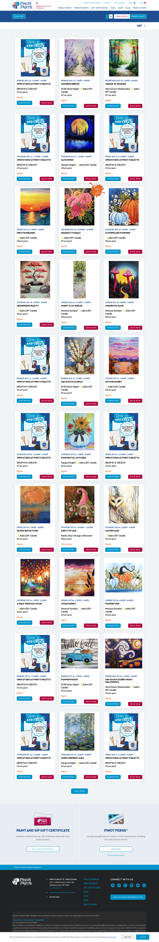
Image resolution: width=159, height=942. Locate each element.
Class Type (19, 16)
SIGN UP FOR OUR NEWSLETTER (128, 897)
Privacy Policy (29, 920)
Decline (127, 937)
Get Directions (55, 888)
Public (122, 16)
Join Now (116, 849)
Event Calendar (91, 879)
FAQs (113, 8)
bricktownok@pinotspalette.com (62, 892)
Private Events (81, 8)
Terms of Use (17, 920)
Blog (128, 8)
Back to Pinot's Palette (92, 3)
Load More (79, 791)
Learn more (112, 937)
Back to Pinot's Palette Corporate (28, 867)
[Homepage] (29, 881)
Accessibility (39, 920)
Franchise (107, 3)
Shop (120, 8)
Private (138, 16)
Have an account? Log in (116, 855)
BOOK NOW (47, 103)
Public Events (65, 8)
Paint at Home (140, 8)
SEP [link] (139, 26)
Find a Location (119, 3)
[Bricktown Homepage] (22, 5)
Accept (143, 937)
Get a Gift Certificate (43, 849)
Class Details (24, 103)
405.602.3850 (54, 897)
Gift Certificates (99, 8)
